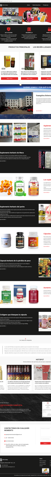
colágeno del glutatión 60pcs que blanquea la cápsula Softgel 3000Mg (14, 323)
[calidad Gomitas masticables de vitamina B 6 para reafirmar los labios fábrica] (33, 294)
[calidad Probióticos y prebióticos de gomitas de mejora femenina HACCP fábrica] (20, 294)
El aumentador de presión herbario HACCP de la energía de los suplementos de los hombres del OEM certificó (12, 382)
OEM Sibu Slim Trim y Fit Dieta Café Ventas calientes (10, 264)
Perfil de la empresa (42, 460)
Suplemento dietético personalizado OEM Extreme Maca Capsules (13, 155)
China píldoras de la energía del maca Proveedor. (22, 474)
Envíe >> (45, 442)
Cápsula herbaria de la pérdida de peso (15, 260)
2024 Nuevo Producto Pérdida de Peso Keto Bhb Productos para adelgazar (15, 263)
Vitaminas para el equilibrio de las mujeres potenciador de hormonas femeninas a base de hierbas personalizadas (17, 210)
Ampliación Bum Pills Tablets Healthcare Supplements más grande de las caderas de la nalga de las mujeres (17, 213)
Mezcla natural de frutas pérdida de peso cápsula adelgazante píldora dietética (16, 266)
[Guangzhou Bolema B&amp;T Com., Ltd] (4, 5)
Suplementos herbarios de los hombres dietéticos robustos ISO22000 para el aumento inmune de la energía (29, 73)
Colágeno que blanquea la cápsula (13, 314)
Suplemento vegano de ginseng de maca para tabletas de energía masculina (15, 156)
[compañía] (16, 102)
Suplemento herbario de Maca (12, 152)
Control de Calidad (42, 463)
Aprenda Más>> (39, 110)
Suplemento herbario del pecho (12, 206)
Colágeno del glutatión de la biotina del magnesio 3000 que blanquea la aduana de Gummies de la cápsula (16, 318)
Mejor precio (9, 78)
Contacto (41, 465)
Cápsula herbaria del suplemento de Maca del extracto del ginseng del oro (14, 158)
